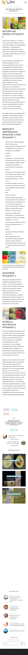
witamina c (14, 423)
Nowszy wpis (14, 445)
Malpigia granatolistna (14, 421)
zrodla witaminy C (14, 424)
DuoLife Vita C (16, 420)
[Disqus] (14, 529)
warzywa (7, 423)
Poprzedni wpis (14, 439)
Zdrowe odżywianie (18, 13)
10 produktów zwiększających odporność (14, 609)
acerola (10, 420)
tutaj (22, 394)
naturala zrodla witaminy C (12, 422)
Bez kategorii (8, 13)
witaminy (19, 423)
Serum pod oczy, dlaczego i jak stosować (15, 617)
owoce (21, 422)
